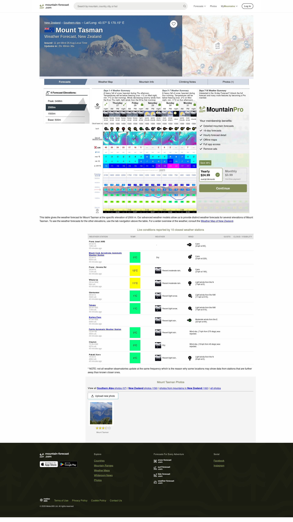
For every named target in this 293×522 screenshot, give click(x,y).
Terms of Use (61, 500)
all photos (215, 388)
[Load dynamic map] (217, 46)
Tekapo (92, 305)
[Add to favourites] (173, 24)
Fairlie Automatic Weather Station (105, 329)
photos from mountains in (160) (183, 388)
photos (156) (143, 388)
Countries (99, 460)
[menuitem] (64, 82)
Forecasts (198, 6)
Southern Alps (72, 22)
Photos (213, 6)
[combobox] (131, 6)
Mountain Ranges (103, 465)
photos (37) (112, 388)
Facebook (219, 460)
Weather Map (105, 81)
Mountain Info (146, 81)
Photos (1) (228, 81)
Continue (223, 188)
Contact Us (116, 500)
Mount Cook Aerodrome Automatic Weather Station (105, 254)
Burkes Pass (95, 317)
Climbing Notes (187, 81)
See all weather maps (97, 138)
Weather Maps (102, 470)
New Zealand (52, 22)
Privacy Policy (79, 500)
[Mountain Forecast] (54, 6)
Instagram (219, 465)
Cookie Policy (98, 500)
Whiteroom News (103, 475)
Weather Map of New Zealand (217, 221)
